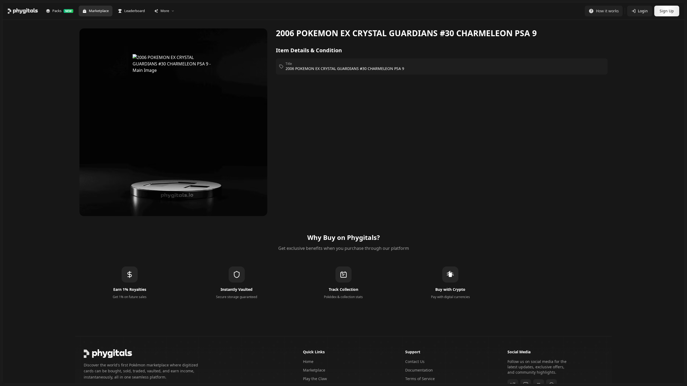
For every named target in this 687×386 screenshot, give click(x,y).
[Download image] (257, 40)
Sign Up (667, 10)
